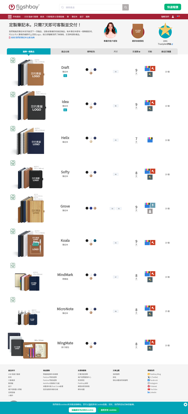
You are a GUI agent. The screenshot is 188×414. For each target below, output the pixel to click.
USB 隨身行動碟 (31, 16)
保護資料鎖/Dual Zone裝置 (53, 386)
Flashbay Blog (155, 374)
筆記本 (74, 16)
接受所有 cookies (108, 410)
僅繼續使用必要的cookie (82, 410)
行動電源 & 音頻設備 (55, 16)
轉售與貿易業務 (83, 386)
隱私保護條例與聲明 (120, 380)
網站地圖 (81, 389)
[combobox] (90, 7)
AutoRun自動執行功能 (51, 383)
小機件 (10, 395)
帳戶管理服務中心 (84, 377)
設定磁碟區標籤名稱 (50, 389)
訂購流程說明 (83, 374)
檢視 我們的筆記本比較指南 (23, 37)
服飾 (88, 16)
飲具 (42, 16)
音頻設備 (11, 392)
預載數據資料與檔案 (50, 374)
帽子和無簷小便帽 (14, 389)
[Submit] (62, 7)
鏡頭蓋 (10, 383)
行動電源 (11, 380)
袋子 (82, 16)
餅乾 (114, 377)
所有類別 (17, 16)
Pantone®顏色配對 (50, 377)
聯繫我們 (165, 16)
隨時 (90, 404)
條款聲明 (116, 374)
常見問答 (81, 380)
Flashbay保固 (83, 383)
